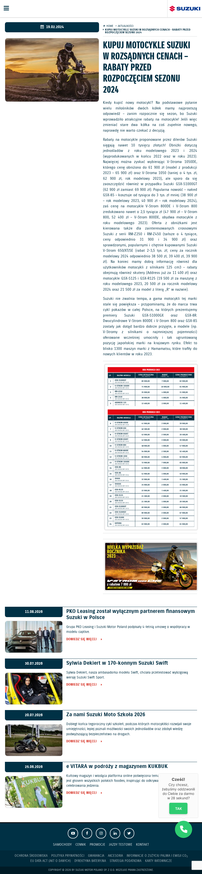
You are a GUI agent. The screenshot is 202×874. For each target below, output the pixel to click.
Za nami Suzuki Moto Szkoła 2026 (105, 714)
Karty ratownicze (158, 861)
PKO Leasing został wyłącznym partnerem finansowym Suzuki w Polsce (130, 614)
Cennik (80, 844)
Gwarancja (96, 856)
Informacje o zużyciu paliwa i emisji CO (157, 856)
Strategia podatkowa (125, 861)
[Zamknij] (198, 773)
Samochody (62, 844)
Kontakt (142, 844)
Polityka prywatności (67, 856)
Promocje (97, 844)
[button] (183, 829)
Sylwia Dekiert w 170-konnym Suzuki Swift (117, 663)
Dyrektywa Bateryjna (90, 861)
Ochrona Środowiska (31, 856)
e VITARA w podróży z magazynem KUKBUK (117, 766)
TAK (178, 808)
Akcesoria (115, 856)
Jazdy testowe (120, 844)
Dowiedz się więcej (81, 639)
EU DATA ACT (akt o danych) (50, 861)
